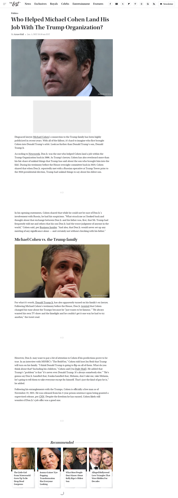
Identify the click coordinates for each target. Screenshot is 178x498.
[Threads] (141, 4)
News (28, 3)
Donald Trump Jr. (44, 302)
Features (98, 3)
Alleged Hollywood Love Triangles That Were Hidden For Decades (101, 476)
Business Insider (48, 227)
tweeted (85, 306)
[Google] (148, 4)
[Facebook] (110, 4)
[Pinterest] (135, 4)
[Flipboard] (129, 4)
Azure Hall (19, 34)
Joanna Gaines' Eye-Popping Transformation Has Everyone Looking (49, 478)
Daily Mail (80, 369)
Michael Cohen (41, 137)
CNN (41, 396)
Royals (54, 3)
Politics (14, 13)
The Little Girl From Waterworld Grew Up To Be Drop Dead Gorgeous (22, 478)
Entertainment (81, 3)
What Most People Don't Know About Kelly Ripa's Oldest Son (74, 476)
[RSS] (154, 4)
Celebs (65, 3)
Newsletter (168, 4)
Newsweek (34, 154)
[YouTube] (116, 4)
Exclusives (40, 3)
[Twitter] (123, 4)
